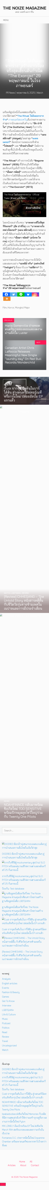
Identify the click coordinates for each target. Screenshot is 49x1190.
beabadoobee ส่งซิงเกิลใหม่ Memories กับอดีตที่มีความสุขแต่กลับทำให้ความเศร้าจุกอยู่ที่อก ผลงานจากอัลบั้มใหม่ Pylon (24, 1117)
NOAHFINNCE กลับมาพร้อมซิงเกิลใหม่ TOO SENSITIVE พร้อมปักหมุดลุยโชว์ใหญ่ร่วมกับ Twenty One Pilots (22, 1106)
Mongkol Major (22, 307)
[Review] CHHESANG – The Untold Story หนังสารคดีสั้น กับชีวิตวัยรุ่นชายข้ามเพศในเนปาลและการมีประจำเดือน (22, 955)
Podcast (6, 1023)
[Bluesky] (28, 294)
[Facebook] (6, 294)
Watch (40, 92)
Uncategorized (9, 1045)
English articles (9, 983)
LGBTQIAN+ (8, 1010)
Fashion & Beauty (11, 992)
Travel (5, 1041)
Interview (6, 1005)
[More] (7, 299)
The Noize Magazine (24, 8)
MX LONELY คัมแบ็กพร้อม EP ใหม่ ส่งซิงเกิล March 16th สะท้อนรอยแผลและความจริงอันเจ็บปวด (23, 1129)
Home (22, 1161)
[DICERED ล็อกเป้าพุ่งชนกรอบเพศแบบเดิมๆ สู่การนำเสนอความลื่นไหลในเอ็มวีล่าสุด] (24, 847)
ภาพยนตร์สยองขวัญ (17, 119)
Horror (11, 307)
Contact (35, 1165)
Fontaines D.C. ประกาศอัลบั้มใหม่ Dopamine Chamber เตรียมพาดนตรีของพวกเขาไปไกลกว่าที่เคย (24, 1141)
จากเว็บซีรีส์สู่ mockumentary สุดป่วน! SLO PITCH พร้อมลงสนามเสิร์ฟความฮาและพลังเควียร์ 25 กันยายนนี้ (24, 880)
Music (5, 1018)
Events (5, 987)
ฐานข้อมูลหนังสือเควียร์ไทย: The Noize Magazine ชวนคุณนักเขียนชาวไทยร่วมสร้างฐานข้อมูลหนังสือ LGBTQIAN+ (22, 911)
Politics (5, 1027)
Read (4, 1032)
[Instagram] (35, 294)
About (23, 1165)
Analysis (6, 978)
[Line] (20, 294)
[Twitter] (13, 294)
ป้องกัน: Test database (13, 888)
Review (5, 1036)
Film (5, 307)
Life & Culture (9, 1014)
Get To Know (8, 1001)
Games (5, 996)
